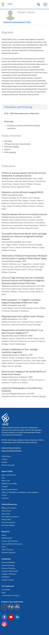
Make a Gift (6, 481)
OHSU (10, 4)
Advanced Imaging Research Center (17, 22)
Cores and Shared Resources (12, 544)
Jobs (3, 478)
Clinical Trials (6, 519)
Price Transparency (8, 522)
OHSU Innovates (8, 550)
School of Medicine (8, 562)
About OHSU (7, 471)
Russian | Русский (8, 465)
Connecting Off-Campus (10, 595)
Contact (5, 459)
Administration (7, 538)
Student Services (8, 580)
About (4, 535)
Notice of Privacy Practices (11, 448)
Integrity (5, 486)
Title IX (4, 495)
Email (3, 593)
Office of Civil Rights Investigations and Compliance (20, 492)
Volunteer (5, 498)
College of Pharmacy (9, 574)
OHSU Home (6, 456)
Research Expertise (8, 552)
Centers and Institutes (10, 541)
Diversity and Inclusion (10, 489)
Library (4, 547)
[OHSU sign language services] (11, 609)
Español (4, 462)
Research (5, 531)
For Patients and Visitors (10, 517)
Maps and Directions (9, 475)
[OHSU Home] (3, 4)
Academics (6, 559)
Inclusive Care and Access (12, 602)
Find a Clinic (6, 514)
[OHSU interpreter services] (17, 609)
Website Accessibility (9, 483)
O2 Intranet (6, 590)
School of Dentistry (8, 568)
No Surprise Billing (8, 525)
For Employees (8, 586)
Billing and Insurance (9, 508)
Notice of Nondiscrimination (11, 451)
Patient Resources (9, 504)
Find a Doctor (6, 511)
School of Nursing (8, 565)
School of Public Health (10, 571)
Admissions (6, 577)
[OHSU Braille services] (5, 609)
